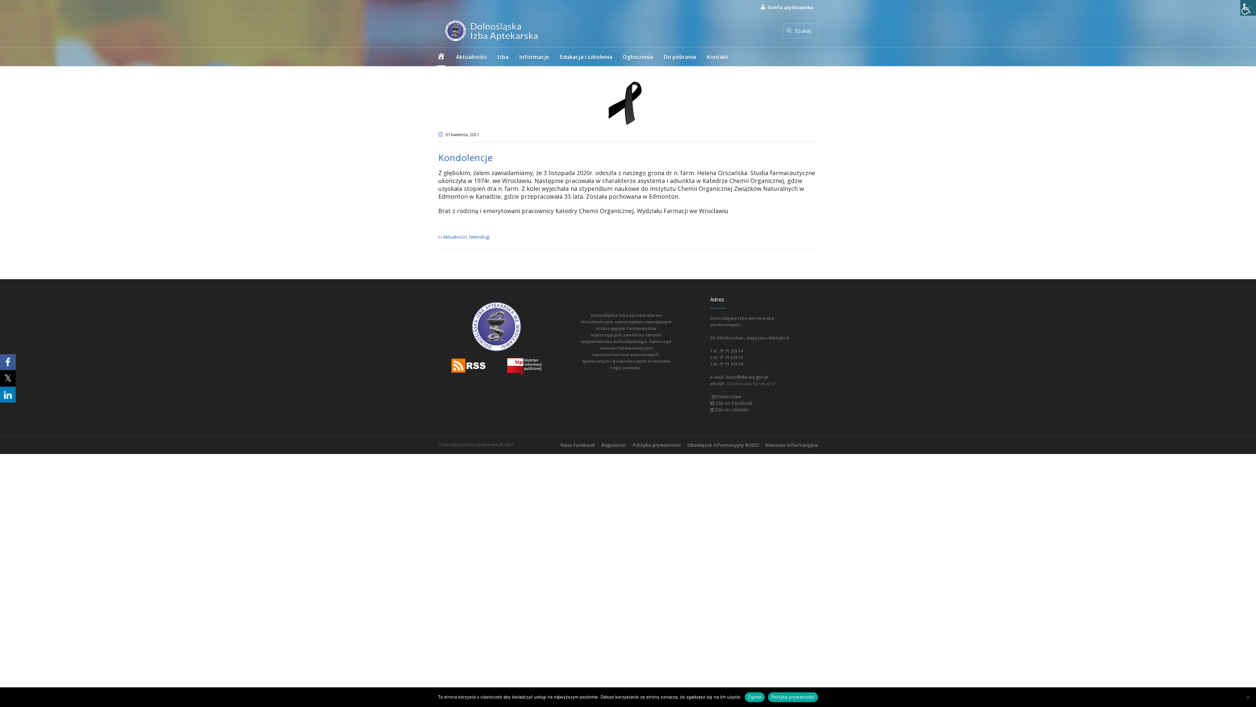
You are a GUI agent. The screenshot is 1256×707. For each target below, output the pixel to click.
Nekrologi (479, 237)
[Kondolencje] (628, 103)
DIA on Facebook (733, 403)
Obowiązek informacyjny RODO (723, 445)
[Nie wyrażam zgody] (1248, 697)
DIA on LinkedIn (731, 410)
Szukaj (803, 30)
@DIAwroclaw (725, 396)
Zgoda (754, 696)
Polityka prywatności (657, 445)
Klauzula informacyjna (791, 445)
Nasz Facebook (578, 445)
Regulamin (614, 445)
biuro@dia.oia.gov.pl (746, 377)
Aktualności (455, 237)
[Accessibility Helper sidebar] (1248, 8)
